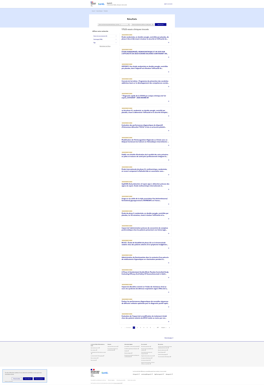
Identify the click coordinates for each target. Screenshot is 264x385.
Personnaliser (16, 379)
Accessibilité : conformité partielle (131, 346)
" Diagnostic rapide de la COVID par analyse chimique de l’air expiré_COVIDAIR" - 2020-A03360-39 (144, 97)
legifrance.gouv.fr (158, 374)
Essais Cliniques (99, 11)
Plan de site (93, 360)
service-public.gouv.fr (146, 374)
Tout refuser (28, 379)
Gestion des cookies (132, 380)
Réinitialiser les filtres (105, 46)
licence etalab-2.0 (117, 383)
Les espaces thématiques (146, 358)
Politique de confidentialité (9, 381)
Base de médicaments (162, 350)
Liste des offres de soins (112, 346)
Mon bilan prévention (145, 346)
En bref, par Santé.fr (145, 360)
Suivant (163, 327)
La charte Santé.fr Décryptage (97, 356)
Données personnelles (121, 380)
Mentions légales (127, 353)
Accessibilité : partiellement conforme (98, 380)
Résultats (106, 11)
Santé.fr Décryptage (162, 354)
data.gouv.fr (168, 374)
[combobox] (142, 24)
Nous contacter (94, 358)
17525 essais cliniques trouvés (135, 29)
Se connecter (169, 4)
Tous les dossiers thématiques (164, 356)
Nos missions (93, 350)
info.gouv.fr (135, 374)
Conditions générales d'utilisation (131, 348)
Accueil (93, 11)
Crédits (125, 351)
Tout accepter (39, 379)
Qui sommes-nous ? (94, 348)
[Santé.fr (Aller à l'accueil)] (105, 373)
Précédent (128, 327)
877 (158, 327)
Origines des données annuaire (147, 356)
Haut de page (168, 338)
